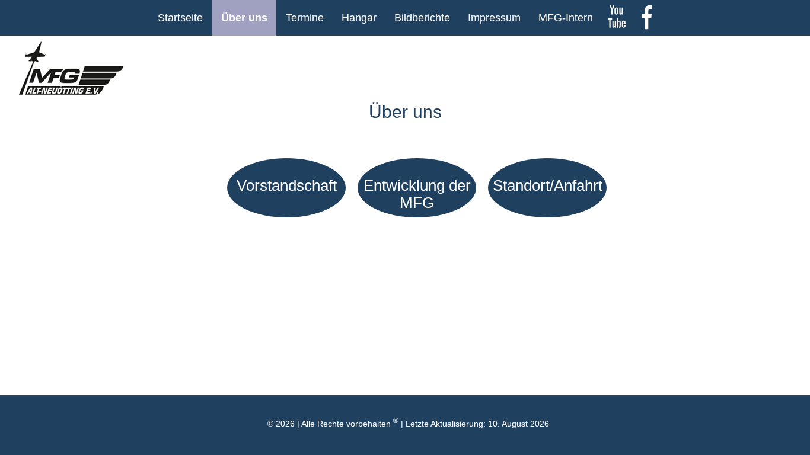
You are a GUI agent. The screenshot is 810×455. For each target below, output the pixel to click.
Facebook (646, 18)
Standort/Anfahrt (547, 185)
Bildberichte (422, 18)
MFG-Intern (565, 18)
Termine (305, 18)
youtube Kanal (617, 18)
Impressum (494, 18)
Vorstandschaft (287, 185)
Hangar (359, 18)
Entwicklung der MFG (417, 194)
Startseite (180, 18)
